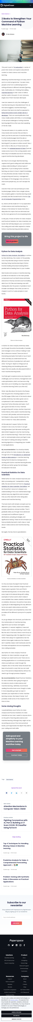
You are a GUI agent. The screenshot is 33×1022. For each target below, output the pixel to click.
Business (10, 984)
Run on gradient (12, 241)
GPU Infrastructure (9, 960)
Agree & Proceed (16, 1012)
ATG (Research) (25, 992)
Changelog (24, 960)
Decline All (16, 1015)
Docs (24, 958)
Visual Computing (9, 963)
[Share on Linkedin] (16, 793)
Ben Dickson (11, 34)
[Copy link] (21, 793)
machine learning (7, 93)
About (25, 979)
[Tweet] (11, 793)
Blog (25, 981)
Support (10, 979)
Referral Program (24, 966)
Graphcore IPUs (10, 995)
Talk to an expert (10, 981)
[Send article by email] (26, 793)
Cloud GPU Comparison (10, 989)
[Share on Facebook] (6, 793)
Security (10, 987)
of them (23, 148)
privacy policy (14, 1000)
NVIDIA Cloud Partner (10, 992)
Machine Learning (9, 958)
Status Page (24, 963)
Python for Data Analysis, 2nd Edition (13, 255)
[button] (30, 5)
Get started (16, 750)
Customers (24, 971)
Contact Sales (16, 755)
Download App (24, 968)
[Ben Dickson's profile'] (3, 34)
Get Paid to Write (24, 989)
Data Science (5, 14)
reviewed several (15, 148)
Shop (24, 987)
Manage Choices (16, 1019)
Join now (16, 923)
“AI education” (18, 67)
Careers (25, 984)
